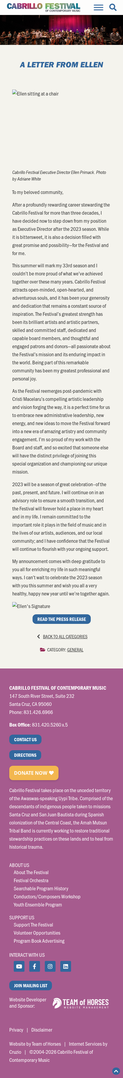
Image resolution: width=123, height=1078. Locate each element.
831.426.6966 (38, 711)
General (75, 649)
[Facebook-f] (34, 966)
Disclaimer (41, 1029)
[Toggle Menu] (98, 7)
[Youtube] (19, 966)
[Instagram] (50, 966)
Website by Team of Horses (35, 1043)
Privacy (16, 1029)
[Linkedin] (65, 966)
